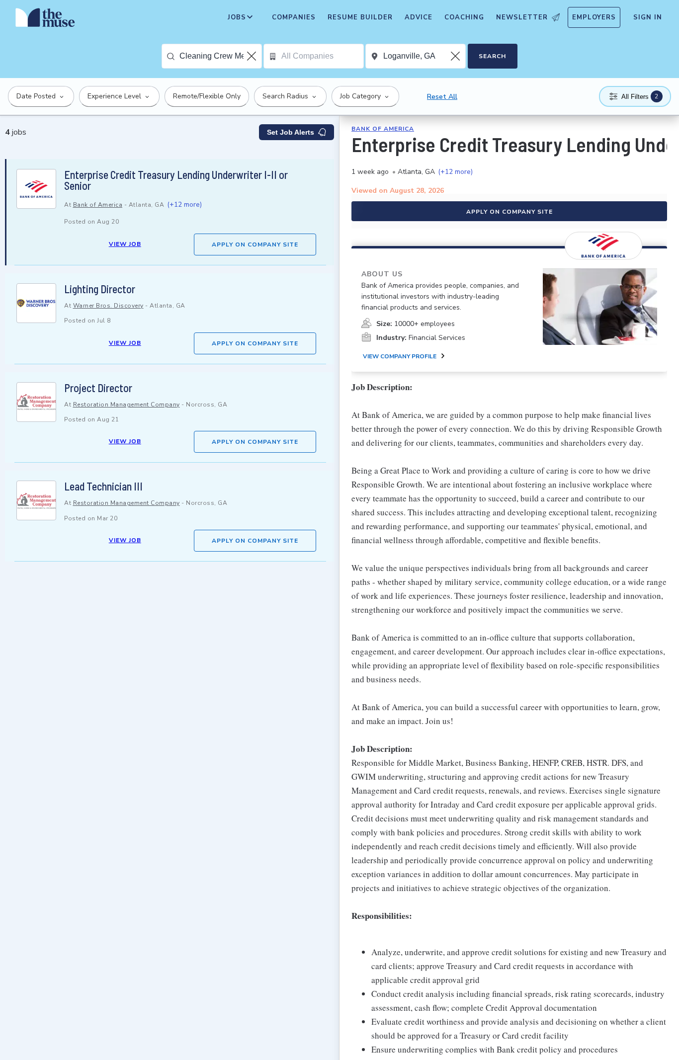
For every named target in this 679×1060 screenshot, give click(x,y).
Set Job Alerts (290, 132)
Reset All (442, 96)
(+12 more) (184, 204)
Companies (294, 17)
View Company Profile (399, 356)
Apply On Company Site (255, 244)
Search (492, 56)
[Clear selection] (252, 56)
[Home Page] (45, 20)
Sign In (647, 17)
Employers (594, 17)
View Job (125, 244)
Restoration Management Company (126, 404)
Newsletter (522, 17)
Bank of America (98, 205)
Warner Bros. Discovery (108, 306)
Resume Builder (360, 17)
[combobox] (220, 56)
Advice (418, 17)
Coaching (464, 17)
